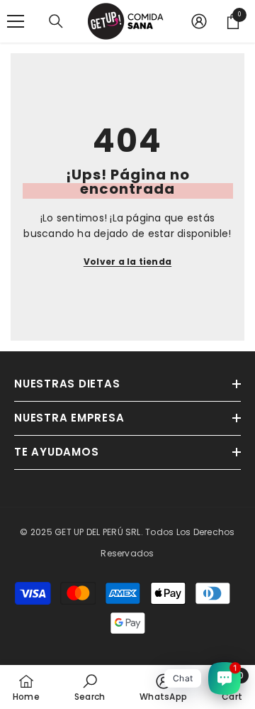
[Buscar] (55, 21)
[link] (89, 687)
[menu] (15, 21)
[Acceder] (199, 21)
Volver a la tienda (127, 261)
